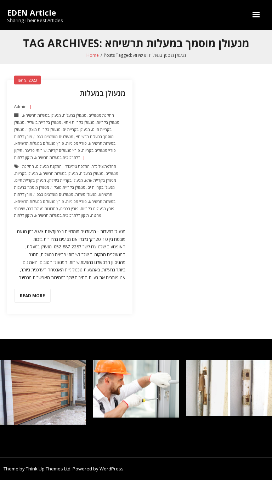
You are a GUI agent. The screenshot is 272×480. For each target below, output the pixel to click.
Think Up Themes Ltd (48, 468)
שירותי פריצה (35, 150)
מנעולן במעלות (102, 93)
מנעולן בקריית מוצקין (44, 129)
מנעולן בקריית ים (76, 129)
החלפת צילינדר (104, 166)
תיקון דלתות (23, 157)
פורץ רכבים (69, 208)
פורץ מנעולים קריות (64, 150)
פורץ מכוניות (76, 143)
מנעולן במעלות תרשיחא (42, 115)
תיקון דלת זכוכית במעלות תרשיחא (62, 215)
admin (20, 106)
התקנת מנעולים (101, 115)
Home (92, 55)
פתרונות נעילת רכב (42, 208)
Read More (32, 296)
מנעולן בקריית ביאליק (44, 122)
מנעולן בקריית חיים (30, 180)
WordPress (112, 468)
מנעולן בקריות (108, 122)
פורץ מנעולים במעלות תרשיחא (39, 143)
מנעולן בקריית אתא (79, 122)
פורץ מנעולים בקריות (99, 150)
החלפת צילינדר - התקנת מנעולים (63, 166)
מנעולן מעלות (86, 194)
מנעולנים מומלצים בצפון (53, 136)
